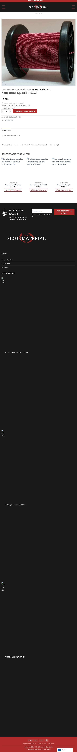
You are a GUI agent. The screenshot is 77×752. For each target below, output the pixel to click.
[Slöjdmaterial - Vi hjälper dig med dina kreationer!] (38, 7)
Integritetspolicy (7, 260)
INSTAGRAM (20, 657)
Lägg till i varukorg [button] (13, 190)
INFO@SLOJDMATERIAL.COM (16, 352)
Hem (3, 89)
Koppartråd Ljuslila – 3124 (38, 185)
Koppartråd (21, 89)
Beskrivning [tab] (6, 130)
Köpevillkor (6, 264)
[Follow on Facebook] (44, 1)
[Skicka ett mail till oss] (48, 1)
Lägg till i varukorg (25, 111)
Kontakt (51, 744)
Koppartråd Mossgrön (64, 185)
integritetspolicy (45, 214)
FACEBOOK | (10, 657)
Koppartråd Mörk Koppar (13, 185)
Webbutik (10, 89)
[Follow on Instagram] (46, 1)
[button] (3, 7)
